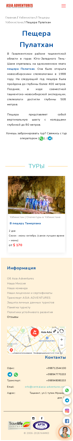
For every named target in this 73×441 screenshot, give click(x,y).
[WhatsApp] (67, 390)
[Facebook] (67, 421)
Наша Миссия (16, 283)
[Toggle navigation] (64, 5)
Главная (10, 18)
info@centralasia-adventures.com (45, 386)
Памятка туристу (18, 307)
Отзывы (12, 317)
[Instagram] (67, 410)
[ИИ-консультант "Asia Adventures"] (65, 432)
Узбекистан (27, 18)
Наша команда (17, 288)
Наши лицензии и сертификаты (29, 293)
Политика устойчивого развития (30, 312)
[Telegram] (67, 400)
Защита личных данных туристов (30, 302)
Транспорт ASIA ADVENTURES (29, 298)
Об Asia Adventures (20, 278)
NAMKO (44, 433)
